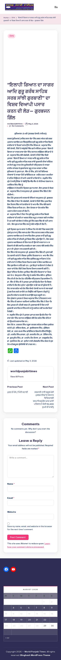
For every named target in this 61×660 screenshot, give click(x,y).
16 (52, 613)
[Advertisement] (30, 60)
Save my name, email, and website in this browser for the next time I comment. (29, 528)
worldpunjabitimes (23, 371)
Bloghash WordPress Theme (35, 655)
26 (21, 625)
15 (45, 613)
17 (6, 619)
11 (13, 613)
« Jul (7, 638)
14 (37, 613)
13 (29, 613)
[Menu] (55, 7)
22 (45, 619)
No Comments (18, 126)
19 (21, 619)
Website (11, 512)
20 (29, 619)
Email (10, 498)
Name (11, 484)
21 (37, 619)
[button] (17, 376)
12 (21, 613)
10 (6, 613)
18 (14, 619)
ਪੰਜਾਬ (11, 36)
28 (37, 625)
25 (14, 625)
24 (6, 625)
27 (29, 625)
